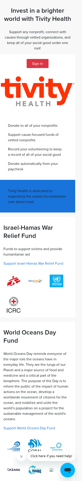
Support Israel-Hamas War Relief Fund (33, 263)
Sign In (37, 63)
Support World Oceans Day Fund (29, 427)
